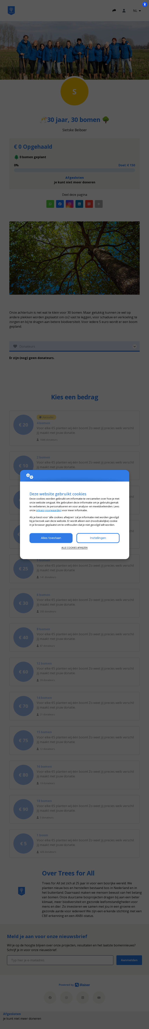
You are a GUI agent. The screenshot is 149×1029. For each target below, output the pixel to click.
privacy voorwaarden (48, 510)
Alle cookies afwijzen (74, 547)
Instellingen (98, 538)
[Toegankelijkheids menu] (144, 4)
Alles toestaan (51, 538)
